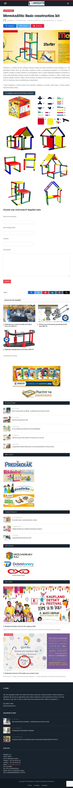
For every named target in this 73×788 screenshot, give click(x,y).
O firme (30, 785)
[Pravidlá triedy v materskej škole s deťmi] (6, 520)
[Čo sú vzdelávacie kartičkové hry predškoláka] (6, 428)
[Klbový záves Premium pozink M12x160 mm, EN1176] (54, 313)
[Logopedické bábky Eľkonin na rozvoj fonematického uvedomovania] (6, 446)
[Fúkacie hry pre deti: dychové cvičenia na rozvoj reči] (6, 437)
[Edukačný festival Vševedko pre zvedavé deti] (36, 651)
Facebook (44, 785)
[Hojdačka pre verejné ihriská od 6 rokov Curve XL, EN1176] (19, 313)
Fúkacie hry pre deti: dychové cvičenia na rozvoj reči (28, 438)
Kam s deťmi (8, 587)
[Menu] (5, 3)
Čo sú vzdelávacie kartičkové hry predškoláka (26, 429)
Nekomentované (49, 20)
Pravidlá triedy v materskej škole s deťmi (24, 520)
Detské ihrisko (8, 11)
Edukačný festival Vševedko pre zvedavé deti (22, 673)
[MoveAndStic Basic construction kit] (36, 46)
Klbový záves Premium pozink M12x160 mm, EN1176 (53, 325)
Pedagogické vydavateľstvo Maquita (23, 730)
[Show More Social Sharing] (46, 26)
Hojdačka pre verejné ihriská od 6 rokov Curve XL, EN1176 (18, 325)
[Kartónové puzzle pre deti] (6, 419)
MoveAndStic (47, 78)
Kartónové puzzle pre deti (20, 420)
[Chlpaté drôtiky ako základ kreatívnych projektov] (6, 528)
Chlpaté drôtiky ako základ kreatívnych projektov (27, 529)
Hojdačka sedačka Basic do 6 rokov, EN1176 (19, 349)
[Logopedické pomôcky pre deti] (6, 537)
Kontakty (36, 785)
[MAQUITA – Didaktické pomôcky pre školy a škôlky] (37, 3)
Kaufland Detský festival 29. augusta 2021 (20, 626)
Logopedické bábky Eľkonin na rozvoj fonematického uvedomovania (33, 446)
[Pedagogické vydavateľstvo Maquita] (6, 730)
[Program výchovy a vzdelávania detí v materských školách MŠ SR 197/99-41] (6, 739)
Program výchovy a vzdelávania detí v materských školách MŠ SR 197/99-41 (35, 739)
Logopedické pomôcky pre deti (21, 538)
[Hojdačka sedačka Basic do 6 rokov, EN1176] (19, 338)
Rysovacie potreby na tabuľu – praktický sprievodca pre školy (30, 411)
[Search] (68, 3)
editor (11, 20)
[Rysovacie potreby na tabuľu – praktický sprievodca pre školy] (6, 411)
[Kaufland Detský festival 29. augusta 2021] (36, 604)
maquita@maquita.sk (13, 764)
